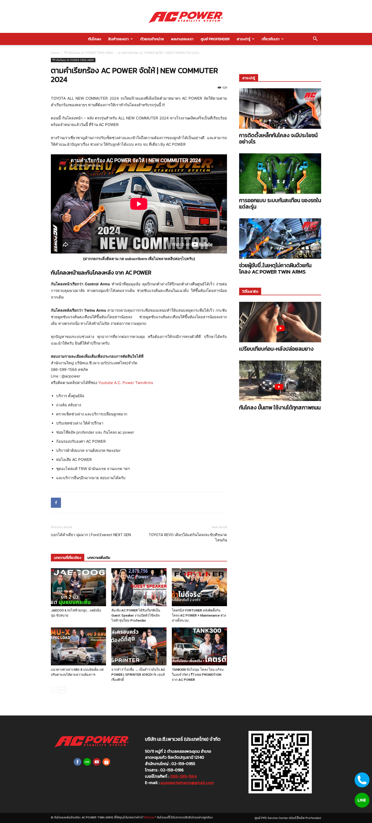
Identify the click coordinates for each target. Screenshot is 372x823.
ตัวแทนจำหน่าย (152, 39)
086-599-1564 (183, 776)
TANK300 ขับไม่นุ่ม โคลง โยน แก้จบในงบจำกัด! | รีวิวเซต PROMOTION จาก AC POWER (197, 675)
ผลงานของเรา (182, 39)
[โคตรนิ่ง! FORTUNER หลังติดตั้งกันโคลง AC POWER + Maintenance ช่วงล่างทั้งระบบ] (199, 587)
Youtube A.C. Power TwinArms (125, 382)
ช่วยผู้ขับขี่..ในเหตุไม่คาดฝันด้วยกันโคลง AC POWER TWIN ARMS (275, 268)
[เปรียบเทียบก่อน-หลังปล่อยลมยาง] (280, 322)
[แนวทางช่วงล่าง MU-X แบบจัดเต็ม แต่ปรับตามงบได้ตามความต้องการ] (78, 646)
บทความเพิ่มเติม (98, 557)
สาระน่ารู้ (243, 39)
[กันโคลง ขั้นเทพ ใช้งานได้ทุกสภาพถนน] (280, 381)
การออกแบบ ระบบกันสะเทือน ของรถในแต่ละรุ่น (280, 203)
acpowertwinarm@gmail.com (187, 782)
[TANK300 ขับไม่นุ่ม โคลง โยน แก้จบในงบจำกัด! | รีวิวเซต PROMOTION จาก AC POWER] (199, 646)
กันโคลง (94, 39)
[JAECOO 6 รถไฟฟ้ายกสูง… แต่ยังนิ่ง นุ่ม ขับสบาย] (78, 587)
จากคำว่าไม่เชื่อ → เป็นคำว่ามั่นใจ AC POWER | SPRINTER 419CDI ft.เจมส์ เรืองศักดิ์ (138, 675)
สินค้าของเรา (118, 39)
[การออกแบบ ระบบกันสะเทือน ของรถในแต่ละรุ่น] (280, 173)
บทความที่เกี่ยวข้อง (67, 557)
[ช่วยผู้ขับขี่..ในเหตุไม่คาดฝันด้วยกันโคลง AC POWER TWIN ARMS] (280, 238)
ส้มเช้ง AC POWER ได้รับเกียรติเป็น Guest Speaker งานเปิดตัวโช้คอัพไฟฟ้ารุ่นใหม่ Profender (135, 615)
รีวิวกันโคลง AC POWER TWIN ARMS (88, 53)
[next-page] (62, 690)
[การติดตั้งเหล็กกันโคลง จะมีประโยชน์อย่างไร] (280, 108)
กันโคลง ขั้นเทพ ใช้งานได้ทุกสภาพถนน (280, 407)
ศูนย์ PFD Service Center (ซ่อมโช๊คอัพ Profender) (288, 818)
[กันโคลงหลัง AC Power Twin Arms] (186, 17)
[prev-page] (54, 690)
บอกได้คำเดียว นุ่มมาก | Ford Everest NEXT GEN (91, 535)
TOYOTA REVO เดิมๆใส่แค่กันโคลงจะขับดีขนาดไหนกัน (188, 537)
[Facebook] (56, 503)
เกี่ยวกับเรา (271, 39)
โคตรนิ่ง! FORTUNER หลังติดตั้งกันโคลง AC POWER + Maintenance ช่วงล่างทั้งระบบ (199, 615)
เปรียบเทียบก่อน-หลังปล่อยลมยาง (276, 349)
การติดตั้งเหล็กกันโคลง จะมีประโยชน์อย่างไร (278, 138)
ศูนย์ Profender (215, 39)
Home (55, 53)
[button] (315, 39)
